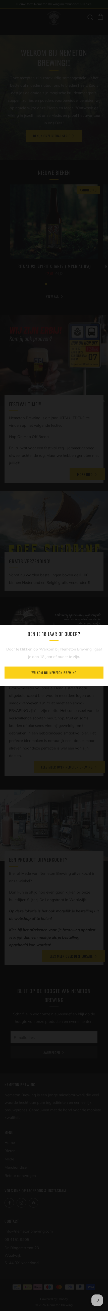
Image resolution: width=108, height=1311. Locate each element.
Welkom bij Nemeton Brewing (54, 672)
